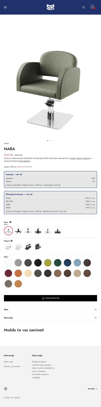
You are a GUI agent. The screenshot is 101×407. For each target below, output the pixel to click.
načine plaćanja (24, 161)
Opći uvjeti (8, 361)
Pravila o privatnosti (12, 366)
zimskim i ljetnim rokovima (79, 158)
